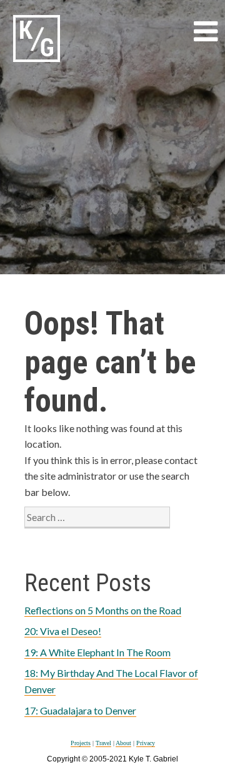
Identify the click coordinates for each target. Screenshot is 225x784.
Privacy (145, 743)
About (123, 743)
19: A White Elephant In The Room (97, 652)
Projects (81, 743)
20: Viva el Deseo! (62, 631)
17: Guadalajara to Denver (80, 710)
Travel (103, 743)
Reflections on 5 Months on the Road (102, 610)
